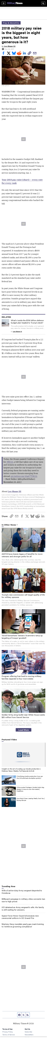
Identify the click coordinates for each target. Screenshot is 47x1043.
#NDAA (10, 462)
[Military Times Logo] (15, 3)
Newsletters (29, 1034)
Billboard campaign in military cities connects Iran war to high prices (23, 900)
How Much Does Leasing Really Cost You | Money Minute (31, 799)
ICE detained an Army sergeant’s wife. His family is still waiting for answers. (23, 908)
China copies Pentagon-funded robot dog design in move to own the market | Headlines (30, 789)
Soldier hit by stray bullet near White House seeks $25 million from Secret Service (23, 716)
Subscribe (28, 1031)
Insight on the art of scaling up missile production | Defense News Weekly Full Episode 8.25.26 (21, 770)
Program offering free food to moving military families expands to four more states (21, 677)
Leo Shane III (9, 46)
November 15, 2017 (12, 482)
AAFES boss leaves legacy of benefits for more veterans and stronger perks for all (22, 555)
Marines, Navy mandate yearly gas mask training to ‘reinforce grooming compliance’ (23, 925)
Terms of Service (8, 1034)
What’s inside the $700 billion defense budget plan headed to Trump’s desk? (27, 321)
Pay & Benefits (11, 22)
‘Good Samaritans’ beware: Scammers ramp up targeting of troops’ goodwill (22, 636)
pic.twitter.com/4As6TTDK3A (24, 476)
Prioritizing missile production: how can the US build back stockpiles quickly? (30, 777)
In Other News (9, 525)
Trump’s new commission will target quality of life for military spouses (23, 596)
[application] (23, 755)
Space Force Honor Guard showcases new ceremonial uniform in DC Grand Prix (20, 917)
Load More (23, 729)
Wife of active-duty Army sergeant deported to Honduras (22, 891)
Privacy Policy (7, 1031)
